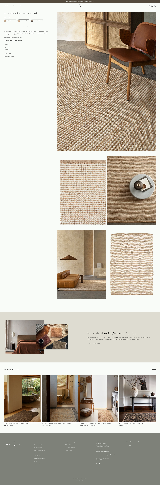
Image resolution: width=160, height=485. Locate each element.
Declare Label (7, 58)
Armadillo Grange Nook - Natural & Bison (16, 423)
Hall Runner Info (38, 444)
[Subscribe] (151, 445)
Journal (36, 442)
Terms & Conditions (70, 447)
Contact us (7, 40)
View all (154, 368)
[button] (6, 6)
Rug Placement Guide (39, 450)
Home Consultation (39, 453)
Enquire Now (26, 27)
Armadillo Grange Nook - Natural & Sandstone (56, 423)
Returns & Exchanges (70, 444)
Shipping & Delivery (70, 442)
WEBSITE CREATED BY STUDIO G (80, 478)
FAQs (35, 461)
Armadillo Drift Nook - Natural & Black (131, 423)
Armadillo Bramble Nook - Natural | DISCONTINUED (95, 423)
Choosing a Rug (38, 447)
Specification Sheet (9, 56)
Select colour (7, 18)
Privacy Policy (68, 450)
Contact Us (37, 463)
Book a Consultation (94, 343)
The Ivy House (81, 480)
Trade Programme (38, 455)
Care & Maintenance (39, 458)
